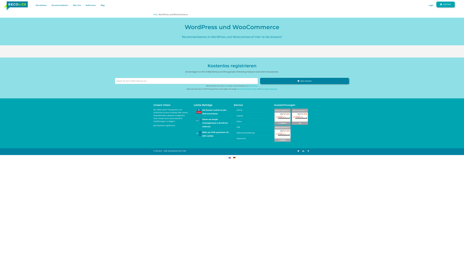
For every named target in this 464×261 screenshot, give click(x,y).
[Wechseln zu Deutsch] (234, 157)
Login (431, 5)
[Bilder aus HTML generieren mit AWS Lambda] (198, 133)
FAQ (155, 14)
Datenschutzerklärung (246, 133)
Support (240, 116)
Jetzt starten (306, 81)
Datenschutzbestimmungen (247, 89)
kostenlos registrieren (166, 125)
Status (239, 121)
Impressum (241, 138)
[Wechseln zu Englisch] (229, 157)
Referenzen (91, 5)
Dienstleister (41, 5)
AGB (226, 86)
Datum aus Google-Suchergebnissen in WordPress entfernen (215, 123)
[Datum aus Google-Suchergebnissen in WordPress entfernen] (198, 120)
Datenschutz (252, 86)
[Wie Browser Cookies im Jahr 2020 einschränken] (198, 111)
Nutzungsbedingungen (269, 89)
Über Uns (77, 5)
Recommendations (60, 5)
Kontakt (447, 4)
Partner (240, 110)
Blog (103, 5)
